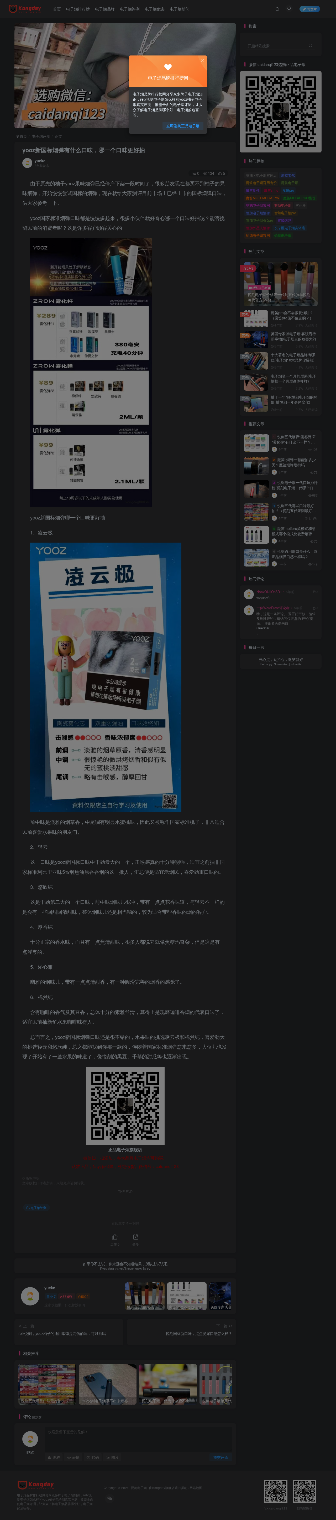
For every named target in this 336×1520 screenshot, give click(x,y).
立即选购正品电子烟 (183, 125)
